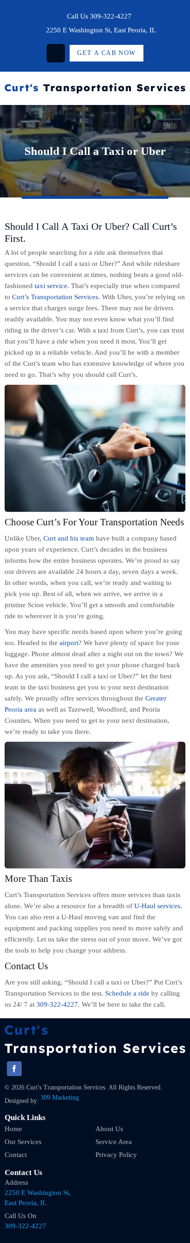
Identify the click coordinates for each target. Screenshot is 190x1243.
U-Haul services (157, 906)
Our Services (23, 1141)
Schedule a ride (127, 993)
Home (13, 1128)
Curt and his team (68, 538)
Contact (16, 1154)
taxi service (51, 285)
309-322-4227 (110, 16)
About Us (109, 1128)
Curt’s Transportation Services (55, 297)
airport (68, 642)
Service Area (113, 1141)
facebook (56, 53)
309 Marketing (60, 1097)
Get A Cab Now (106, 52)
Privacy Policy (116, 1154)
